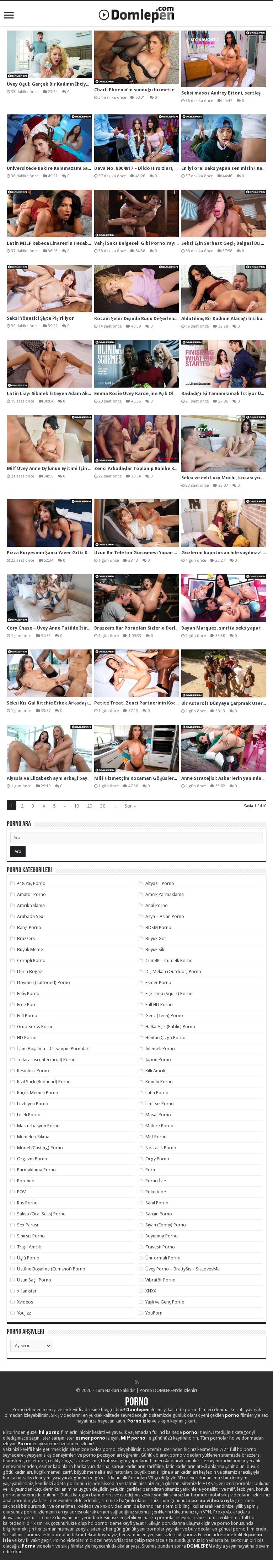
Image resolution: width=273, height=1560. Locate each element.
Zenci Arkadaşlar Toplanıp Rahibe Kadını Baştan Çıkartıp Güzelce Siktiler (177, 468)
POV (21, 1191)
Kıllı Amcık (155, 1070)
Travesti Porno (160, 1246)
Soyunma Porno (161, 1235)
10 (76, 806)
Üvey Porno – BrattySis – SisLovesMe (182, 1269)
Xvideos (25, 1302)
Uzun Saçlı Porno (34, 1280)
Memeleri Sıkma (33, 1136)
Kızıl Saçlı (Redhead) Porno (44, 1081)
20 (89, 806)
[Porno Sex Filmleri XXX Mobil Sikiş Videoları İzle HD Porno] (136, 13)
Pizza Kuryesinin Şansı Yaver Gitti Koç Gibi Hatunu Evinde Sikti (78, 552)
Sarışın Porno (158, 1213)
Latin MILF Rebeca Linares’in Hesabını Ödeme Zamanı (68, 243)
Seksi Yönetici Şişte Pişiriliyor (40, 318)
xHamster (27, 1291)
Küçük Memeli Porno (37, 1092)
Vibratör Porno (160, 1280)
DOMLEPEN (199, 1546)
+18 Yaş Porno (31, 883)
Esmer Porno (158, 982)
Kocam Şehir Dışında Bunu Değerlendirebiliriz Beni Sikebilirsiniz (166, 318)
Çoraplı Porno (31, 960)
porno (232, 1415)
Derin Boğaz (29, 971)
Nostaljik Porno (160, 1147)
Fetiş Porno (28, 993)
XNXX (150, 1291)
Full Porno (27, 1015)
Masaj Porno (158, 1114)
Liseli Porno (29, 1114)
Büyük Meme (30, 949)
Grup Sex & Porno (35, 1026)
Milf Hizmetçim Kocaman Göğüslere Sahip (142, 778)
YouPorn (153, 1313)
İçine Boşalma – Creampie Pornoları (53, 1048)
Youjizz (24, 1313)
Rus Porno (27, 1202)
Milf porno (133, 1438)
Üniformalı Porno (163, 1258)
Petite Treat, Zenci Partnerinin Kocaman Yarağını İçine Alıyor (164, 703)
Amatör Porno (31, 894)
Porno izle (139, 1421)
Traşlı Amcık (29, 1246)
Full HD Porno (159, 1004)
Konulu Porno (159, 1081)
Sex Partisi (27, 1224)
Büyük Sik (154, 949)
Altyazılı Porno (159, 883)
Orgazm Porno (32, 1158)
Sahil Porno (156, 1202)
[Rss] (136, 1382)
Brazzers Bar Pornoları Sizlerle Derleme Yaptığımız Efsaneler (164, 628)
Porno (136, 1402)
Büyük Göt (155, 938)
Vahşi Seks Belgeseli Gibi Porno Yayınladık (142, 243)
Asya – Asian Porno (164, 916)
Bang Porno (29, 927)
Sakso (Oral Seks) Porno (41, 1213)
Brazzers (26, 938)
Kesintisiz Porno (33, 1070)
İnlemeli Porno (160, 1048)
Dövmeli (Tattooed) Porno (43, 982)
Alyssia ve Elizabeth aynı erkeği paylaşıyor (55, 778)
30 (102, 806)
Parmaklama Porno (36, 1169)
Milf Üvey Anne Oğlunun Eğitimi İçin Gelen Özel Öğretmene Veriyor (83, 468)
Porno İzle (155, 1180)
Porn (150, 1169)
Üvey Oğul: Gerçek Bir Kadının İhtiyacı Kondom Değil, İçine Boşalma (83, 84)
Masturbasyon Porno (38, 1125)
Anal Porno (156, 905)
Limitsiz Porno (159, 1103)
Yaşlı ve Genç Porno (164, 1302)
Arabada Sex (30, 916)
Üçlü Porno (28, 1258)
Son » (130, 806)
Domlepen (138, 1409)
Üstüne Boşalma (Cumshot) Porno (51, 1269)
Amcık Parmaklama (164, 894)
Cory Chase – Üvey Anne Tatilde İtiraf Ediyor (57, 628)
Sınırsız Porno (31, 1235)
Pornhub (25, 1180)
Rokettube (155, 1191)
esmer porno (90, 1438)
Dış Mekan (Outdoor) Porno (173, 971)
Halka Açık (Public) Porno (170, 1026)
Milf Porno (156, 1136)
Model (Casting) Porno (40, 1147)
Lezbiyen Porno (32, 1103)
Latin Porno (156, 1092)
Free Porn (27, 1004)
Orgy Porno (157, 1158)
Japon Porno (158, 1059)
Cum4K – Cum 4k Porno (169, 960)
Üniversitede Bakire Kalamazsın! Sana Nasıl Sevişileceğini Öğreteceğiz (87, 168)
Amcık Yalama (31, 905)
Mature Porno (159, 1125)
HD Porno (27, 1037)
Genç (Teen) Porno (164, 1015)
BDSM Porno (158, 927)
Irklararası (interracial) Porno (46, 1059)
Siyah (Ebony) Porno (165, 1224)
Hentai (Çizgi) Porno (165, 1037)
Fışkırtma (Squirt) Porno (169, 993)
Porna (29, 1546)
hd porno (49, 1432)
